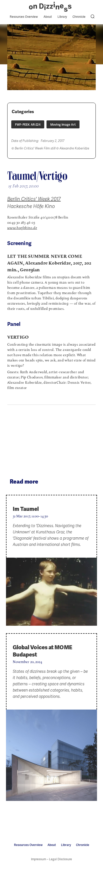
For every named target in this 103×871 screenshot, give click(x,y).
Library (62, 17)
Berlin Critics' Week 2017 (34, 199)
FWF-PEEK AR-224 (27, 125)
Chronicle (79, 17)
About (48, 17)
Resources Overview (24, 17)
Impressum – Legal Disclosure (51, 859)
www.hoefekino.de (22, 228)
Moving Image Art (63, 125)
